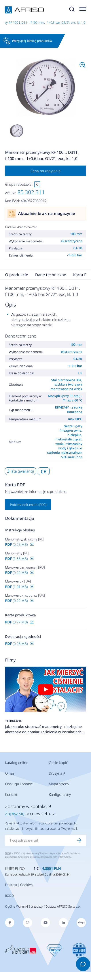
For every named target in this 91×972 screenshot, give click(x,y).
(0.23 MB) (16, 544)
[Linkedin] (63, 922)
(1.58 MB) (16, 558)
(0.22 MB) (16, 572)
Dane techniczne (50, 274)
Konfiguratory (60, 794)
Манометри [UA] (18, 581)
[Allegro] (81, 922)
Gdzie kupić (58, 762)
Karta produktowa (20, 615)
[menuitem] (45, 87)
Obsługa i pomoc (19, 783)
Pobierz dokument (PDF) (28, 504)
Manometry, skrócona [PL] (24, 539)
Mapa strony (59, 783)
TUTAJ (8, 853)
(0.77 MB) (16, 622)
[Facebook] (9, 922)
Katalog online (16, 762)
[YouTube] (45, 922)
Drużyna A (57, 773)
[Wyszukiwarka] (72, 10)
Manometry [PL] (17, 553)
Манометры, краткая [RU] (25, 567)
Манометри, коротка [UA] (25, 595)
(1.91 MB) (16, 586)
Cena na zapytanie (45, 170)
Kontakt (11, 794)
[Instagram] (27, 922)
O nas (10, 773)
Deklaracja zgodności (23, 636)
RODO (9, 895)
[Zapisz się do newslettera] (79, 840)
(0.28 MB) (16, 643)
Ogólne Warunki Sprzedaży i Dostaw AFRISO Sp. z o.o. (42, 906)
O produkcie (16, 274)
